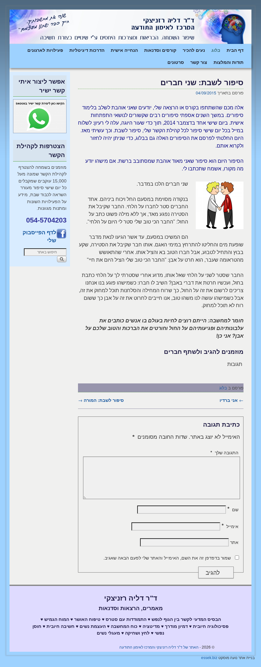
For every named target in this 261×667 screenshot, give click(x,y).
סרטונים (175, 62)
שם (232, 509)
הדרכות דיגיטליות (86, 50)
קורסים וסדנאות (160, 50)
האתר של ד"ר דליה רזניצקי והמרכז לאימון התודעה (159, 647)
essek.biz (209, 658)
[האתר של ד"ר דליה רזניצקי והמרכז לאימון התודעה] (130, 27)
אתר (234, 542)
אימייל (230, 526)
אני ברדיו (231, 400)
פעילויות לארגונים (45, 50)
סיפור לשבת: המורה (101, 400)
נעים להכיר (194, 50)
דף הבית (235, 50)
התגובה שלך (224, 452)
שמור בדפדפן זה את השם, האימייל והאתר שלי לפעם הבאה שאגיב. (167, 557)
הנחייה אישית (124, 50)
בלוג (215, 50)
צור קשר (198, 62)
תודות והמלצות (228, 62)
